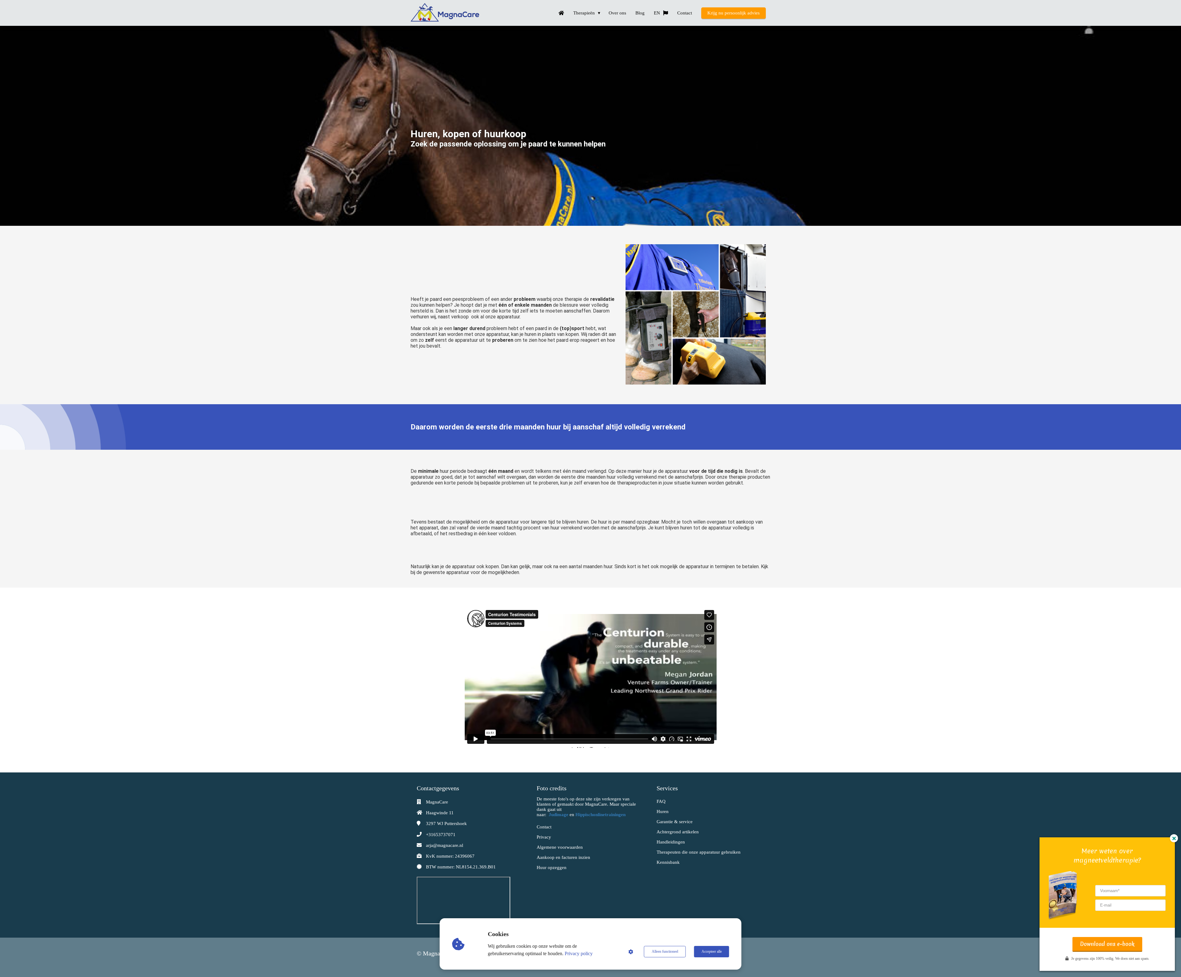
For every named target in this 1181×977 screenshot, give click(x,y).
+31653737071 (440, 834)
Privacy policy (579, 953)
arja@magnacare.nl (444, 845)
